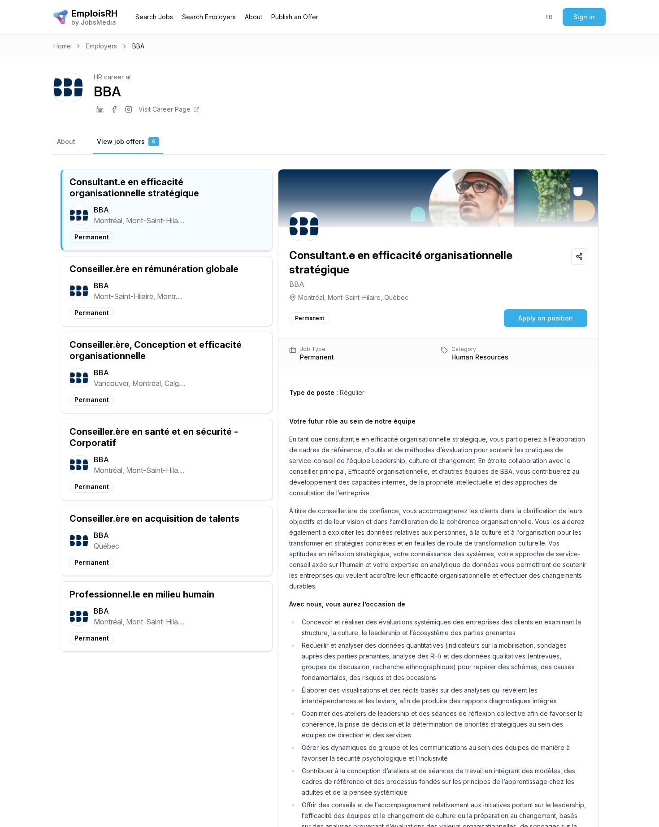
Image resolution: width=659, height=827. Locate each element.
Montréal (311, 297)
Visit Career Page (165, 109)
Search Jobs (154, 17)
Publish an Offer (294, 17)
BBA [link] (138, 46)
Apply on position (545, 318)
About (253, 17)
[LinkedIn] (100, 109)
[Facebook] (114, 109)
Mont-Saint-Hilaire (354, 297)
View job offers (126, 141)
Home (62, 46)
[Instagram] (128, 109)
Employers (101, 46)
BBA (296, 284)
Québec (396, 297)
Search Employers (209, 17)
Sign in (584, 17)
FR (549, 16)
